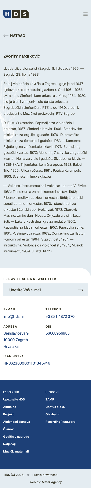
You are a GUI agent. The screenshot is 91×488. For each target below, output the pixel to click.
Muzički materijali (16, 451)
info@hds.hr (13, 316)
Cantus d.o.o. (55, 407)
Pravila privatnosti (44, 475)
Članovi (8, 429)
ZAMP (50, 399)
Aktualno (9, 407)
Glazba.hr (53, 414)
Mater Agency (52, 482)
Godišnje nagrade (16, 436)
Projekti (8, 414)
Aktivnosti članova (16, 422)
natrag (17, 35)
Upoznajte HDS (14, 399)
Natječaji (9, 444)
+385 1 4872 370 (60, 316)
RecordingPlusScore (60, 422)
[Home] (16, 14)
